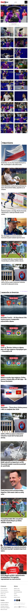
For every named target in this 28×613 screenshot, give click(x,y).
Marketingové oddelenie (5, 607)
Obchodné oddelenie (4, 604)
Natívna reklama (17, 597)
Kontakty (2, 600)
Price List (15, 595)
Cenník (15, 593)
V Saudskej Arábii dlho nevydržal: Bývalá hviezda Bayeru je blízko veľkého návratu (12, 520)
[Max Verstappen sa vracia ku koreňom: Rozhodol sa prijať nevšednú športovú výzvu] (14, 536)
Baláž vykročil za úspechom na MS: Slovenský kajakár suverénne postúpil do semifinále (13, 464)
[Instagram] (17, 600)
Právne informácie (4, 588)
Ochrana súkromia (4, 590)
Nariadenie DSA (3, 597)
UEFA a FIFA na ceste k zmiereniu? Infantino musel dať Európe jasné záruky (12, 436)
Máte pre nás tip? (4, 609)
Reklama (16, 586)
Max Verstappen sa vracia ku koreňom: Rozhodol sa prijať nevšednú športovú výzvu (13, 549)
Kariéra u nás (3, 593)
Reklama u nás (16, 588)
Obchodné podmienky (18, 592)
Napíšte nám (3, 595)
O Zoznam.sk (3, 586)
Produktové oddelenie (5, 602)
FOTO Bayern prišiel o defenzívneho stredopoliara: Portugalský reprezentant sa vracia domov (13, 577)
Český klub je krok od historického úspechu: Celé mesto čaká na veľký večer (12, 492)
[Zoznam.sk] (16, 607)
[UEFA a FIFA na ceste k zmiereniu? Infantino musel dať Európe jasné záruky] (14, 423)
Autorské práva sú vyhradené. (19, 604)
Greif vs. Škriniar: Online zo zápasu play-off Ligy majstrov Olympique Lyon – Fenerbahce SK (14, 349)
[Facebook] (15, 600)
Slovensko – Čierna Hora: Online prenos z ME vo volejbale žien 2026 (14, 408)
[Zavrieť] (26, 2)
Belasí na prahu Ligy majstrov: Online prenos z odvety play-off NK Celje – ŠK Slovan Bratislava (13, 379)
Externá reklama (17, 590)
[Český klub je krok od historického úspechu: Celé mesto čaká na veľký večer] (14, 479)
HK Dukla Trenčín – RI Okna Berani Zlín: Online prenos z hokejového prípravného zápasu (14, 319)
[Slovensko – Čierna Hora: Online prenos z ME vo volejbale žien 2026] (14, 395)
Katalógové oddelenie (5, 606)
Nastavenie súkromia (4, 592)
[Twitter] (19, 600)
